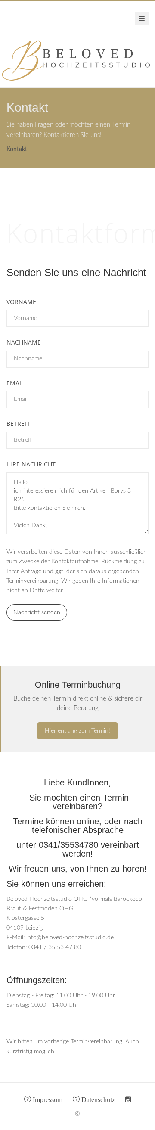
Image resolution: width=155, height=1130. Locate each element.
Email (15, 383)
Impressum (46, 1099)
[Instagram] (128, 1099)
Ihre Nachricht (31, 464)
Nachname (23, 342)
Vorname (21, 302)
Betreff (18, 423)
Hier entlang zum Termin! (77, 731)
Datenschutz (97, 1099)
